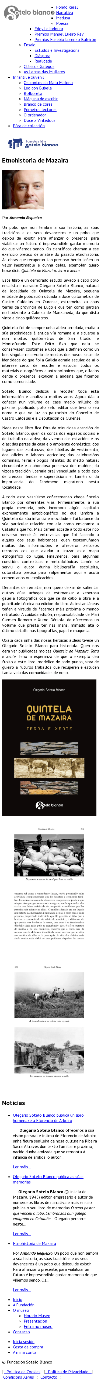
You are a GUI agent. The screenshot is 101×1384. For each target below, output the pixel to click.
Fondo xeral (67, 7)
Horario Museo (37, 1315)
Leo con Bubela (38, 88)
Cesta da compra (28, 1347)
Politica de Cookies (22, 1371)
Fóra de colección (29, 125)
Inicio (17, 1299)
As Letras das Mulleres (44, 71)
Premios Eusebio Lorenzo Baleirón (65, 39)
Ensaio (30, 44)
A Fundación (23, 1304)
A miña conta (24, 1352)
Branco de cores (38, 104)
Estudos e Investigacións (56, 50)
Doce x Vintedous (39, 120)
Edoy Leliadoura (48, 28)
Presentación (35, 1321)
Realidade (43, 61)
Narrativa (64, 12)
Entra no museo (38, 1326)
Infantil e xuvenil (28, 77)
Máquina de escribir (41, 98)
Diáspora (42, 55)
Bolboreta (33, 93)
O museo (21, 1310)
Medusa (63, 17)
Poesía (62, 23)
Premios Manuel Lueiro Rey (58, 34)
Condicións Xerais (18, 1377)
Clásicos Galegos (39, 66)
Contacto (21, 1331)
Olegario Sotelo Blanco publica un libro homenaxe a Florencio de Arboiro (48, 1117)
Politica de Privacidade (70, 1371)
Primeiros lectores (40, 109)
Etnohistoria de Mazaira (34, 1243)
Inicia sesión (23, 1341)
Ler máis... (22, 1166)
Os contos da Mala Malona (48, 82)
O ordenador (35, 115)
